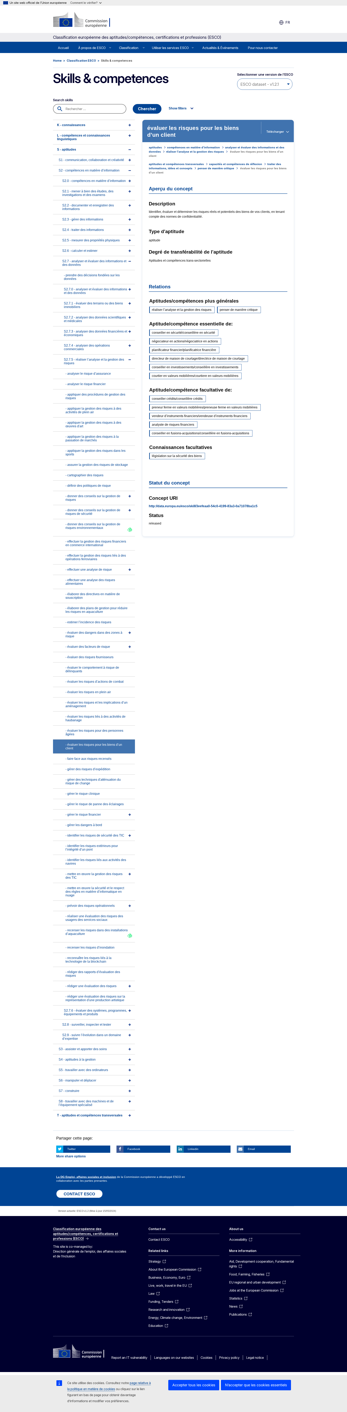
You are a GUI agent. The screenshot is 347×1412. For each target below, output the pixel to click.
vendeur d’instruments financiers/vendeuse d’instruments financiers (199, 416)
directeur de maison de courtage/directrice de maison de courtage (198, 358)
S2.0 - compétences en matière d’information (94, 181)
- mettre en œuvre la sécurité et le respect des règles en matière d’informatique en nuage (94, 891)
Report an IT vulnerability (129, 1358)
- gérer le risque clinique (82, 793)
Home (57, 60)
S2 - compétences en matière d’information (89, 170)
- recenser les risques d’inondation (89, 947)
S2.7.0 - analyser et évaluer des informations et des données (95, 291)
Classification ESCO (81, 60)
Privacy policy (229, 1358)
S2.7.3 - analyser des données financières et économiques (95, 333)
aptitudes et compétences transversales (176, 164)
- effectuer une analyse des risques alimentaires (90, 581)
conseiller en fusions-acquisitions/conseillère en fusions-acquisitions (200, 433)
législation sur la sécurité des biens (177, 456)
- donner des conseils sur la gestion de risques (92, 497)
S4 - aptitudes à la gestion (77, 1059)
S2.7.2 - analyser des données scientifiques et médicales (95, 319)
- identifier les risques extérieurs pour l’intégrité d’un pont (91, 847)
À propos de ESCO (92, 48)
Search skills (63, 100)
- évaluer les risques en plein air (88, 692)
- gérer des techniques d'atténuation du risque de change (93, 781)
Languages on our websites (174, 1358)
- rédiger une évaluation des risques (90, 986)
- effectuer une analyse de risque (88, 569)
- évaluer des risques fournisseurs (89, 657)
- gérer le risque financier (83, 814)
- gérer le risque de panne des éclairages (94, 804)
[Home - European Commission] (85, 20)
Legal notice (255, 1358)
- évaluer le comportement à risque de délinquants (92, 669)
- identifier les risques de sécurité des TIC (94, 835)
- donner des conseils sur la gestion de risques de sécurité (92, 511)
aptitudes (155, 147)
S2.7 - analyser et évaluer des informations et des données (94, 262)
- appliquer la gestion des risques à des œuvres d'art (93, 424)
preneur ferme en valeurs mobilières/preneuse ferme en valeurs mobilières (204, 407)
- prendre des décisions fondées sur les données (92, 277)
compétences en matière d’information (193, 147)
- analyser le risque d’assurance (88, 373)
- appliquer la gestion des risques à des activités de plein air (93, 410)
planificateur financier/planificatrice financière (184, 350)
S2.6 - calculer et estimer (79, 250)
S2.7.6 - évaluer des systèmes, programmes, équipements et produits (95, 1012)
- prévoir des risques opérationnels (90, 905)
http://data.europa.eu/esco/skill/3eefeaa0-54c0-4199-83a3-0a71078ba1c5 (203, 506)
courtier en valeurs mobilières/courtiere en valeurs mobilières (195, 375)
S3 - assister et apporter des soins (83, 1049)
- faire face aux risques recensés (88, 758)
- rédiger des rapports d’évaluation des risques (92, 973)
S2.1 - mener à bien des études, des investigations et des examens (87, 193)
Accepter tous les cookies (193, 1385)
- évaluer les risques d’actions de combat (94, 681)
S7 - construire (69, 1091)
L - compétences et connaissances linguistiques (83, 137)
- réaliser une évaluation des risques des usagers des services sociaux (94, 917)
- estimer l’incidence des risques (88, 622)
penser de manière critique (216, 168)
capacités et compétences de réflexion (235, 164)
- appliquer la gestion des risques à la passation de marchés (92, 438)
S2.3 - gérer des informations (82, 219)
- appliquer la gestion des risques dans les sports (95, 452)
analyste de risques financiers (173, 424)
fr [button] (287, 22)
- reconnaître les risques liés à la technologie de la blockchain (88, 959)
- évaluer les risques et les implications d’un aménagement (96, 704)
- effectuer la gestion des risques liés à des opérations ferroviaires (95, 557)
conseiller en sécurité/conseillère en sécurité (183, 332)
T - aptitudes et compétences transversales (89, 1115)
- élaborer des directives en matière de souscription (92, 595)
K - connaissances (71, 125)
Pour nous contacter (263, 48)
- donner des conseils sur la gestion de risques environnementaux (92, 526)
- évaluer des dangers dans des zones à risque (93, 634)
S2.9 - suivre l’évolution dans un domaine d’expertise (91, 1036)
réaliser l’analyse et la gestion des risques (195, 151)
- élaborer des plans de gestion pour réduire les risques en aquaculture (96, 609)
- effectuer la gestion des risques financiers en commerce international (95, 543)
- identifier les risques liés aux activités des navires (95, 861)
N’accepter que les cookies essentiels (256, 1385)
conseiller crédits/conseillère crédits (177, 398)
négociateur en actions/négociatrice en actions (185, 341)
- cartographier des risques (84, 475)
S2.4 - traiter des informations (83, 230)
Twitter (71, 1149)
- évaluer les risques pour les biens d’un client (93, 746)
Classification (128, 48)
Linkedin (193, 1149)
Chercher (147, 108)
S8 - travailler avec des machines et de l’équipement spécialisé (86, 1103)
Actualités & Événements (220, 48)
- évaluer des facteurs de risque (87, 646)
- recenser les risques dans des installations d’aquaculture (96, 932)
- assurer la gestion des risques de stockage (96, 464)
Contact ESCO (159, 1240)
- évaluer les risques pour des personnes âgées (94, 732)
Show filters (178, 108)
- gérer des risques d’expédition (87, 769)
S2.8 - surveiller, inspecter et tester (86, 1024)
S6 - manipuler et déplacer (77, 1080)
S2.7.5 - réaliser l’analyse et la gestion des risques (94, 361)
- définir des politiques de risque (88, 485)
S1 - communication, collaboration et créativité (91, 160)
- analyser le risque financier (85, 384)
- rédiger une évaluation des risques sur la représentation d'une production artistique (95, 998)
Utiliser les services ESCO (170, 48)
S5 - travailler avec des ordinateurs (83, 1070)
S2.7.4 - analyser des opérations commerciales (87, 347)
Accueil (63, 48)
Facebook (134, 1149)
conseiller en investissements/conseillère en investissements (195, 367)
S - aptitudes (66, 149)
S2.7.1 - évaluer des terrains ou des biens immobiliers (93, 305)
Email (251, 1149)
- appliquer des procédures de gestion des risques (95, 396)
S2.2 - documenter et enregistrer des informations (88, 207)
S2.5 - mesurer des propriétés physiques (91, 240)
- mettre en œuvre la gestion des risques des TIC (93, 875)
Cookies (206, 1358)
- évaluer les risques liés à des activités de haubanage (95, 718)
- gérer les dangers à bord (83, 825)
